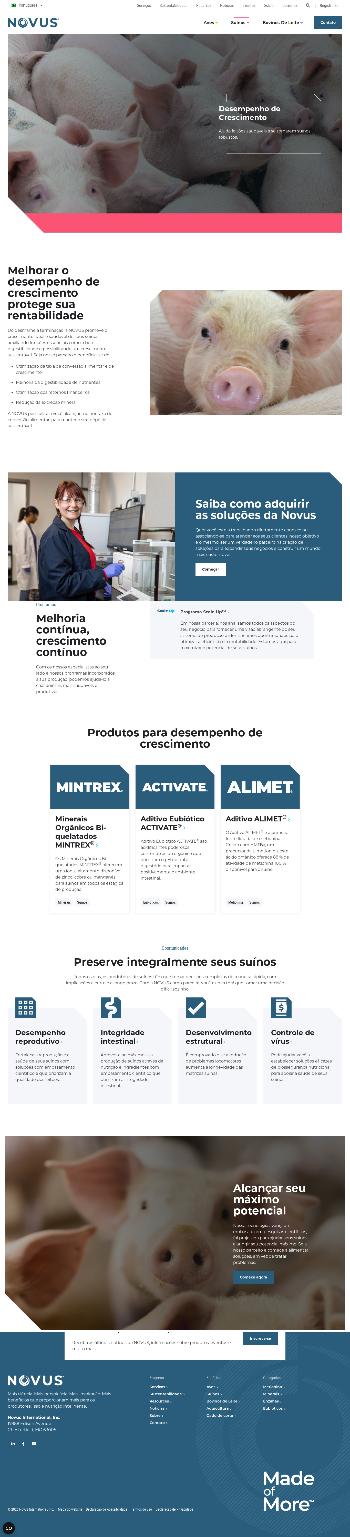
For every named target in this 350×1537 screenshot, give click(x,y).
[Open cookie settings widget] (9, 1528)
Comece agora (253, 1277)
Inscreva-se (260, 1338)
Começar (210, 569)
